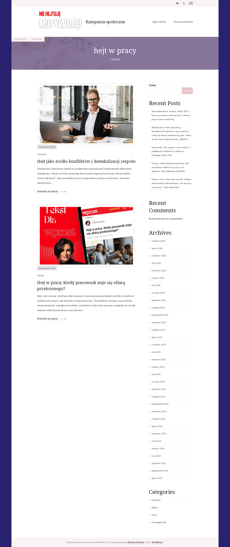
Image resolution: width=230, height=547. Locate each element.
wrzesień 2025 (159, 322)
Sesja (154, 514)
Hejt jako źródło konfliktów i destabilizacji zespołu (86, 161)
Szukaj (152, 85)
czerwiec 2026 (159, 255)
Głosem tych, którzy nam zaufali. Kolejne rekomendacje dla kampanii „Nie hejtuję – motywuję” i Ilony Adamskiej (172, 183)
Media (41, 275)
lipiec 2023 (157, 478)
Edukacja (42, 154)
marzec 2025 (158, 366)
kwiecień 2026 (159, 270)
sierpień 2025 (158, 329)
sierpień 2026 (158, 240)
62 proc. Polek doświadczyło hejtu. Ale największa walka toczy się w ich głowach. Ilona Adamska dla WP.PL (170, 167)
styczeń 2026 (158, 292)
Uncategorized (159, 522)
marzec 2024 (158, 448)
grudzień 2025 (159, 300)
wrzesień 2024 (159, 411)
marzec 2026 (158, 277)
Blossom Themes (136, 542)
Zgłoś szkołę (159, 21)
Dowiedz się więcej (47, 191)
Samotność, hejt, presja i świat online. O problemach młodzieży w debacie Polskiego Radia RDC (171, 151)
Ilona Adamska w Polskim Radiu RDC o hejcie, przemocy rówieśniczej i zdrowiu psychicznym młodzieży (171, 115)
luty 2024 (156, 455)
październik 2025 (160, 314)
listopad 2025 (158, 307)
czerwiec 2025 (159, 344)
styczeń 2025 (158, 381)
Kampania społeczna (105, 21)
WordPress (157, 542)
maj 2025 (156, 352)
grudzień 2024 (159, 389)
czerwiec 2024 (159, 433)
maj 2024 (156, 441)
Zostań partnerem (183, 21)
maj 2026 (156, 263)
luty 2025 (156, 374)
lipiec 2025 (157, 337)
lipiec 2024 (157, 426)
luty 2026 (156, 285)
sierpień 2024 (158, 418)
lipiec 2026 (157, 248)
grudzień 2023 (159, 463)
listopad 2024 (158, 396)
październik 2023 (160, 470)
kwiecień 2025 (159, 359)
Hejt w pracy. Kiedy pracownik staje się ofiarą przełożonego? (81, 285)
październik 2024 (160, 403)
